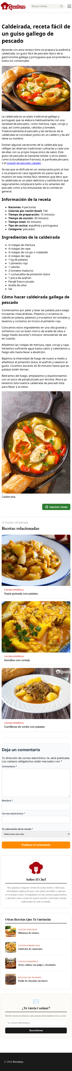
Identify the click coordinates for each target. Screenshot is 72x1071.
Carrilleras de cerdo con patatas (24, 726)
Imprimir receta (58, 507)
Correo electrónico (13, 813)
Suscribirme (36, 1030)
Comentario (9, 766)
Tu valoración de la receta (17, 829)
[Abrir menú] (69, 6)
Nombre (7, 800)
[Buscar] (61, 6)
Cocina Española (14, 589)
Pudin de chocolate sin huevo (33, 980)
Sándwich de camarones (30, 949)
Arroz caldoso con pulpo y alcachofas (37, 965)
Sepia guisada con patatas (21, 593)
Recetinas (18, 1061)
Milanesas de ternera (28, 933)
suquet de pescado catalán (24, 163)
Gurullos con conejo (17, 660)
